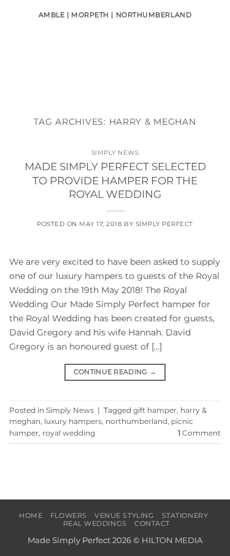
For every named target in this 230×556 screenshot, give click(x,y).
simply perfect (164, 224)
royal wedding (68, 433)
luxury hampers (73, 421)
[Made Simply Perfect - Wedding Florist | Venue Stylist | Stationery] (115, 64)
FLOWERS (68, 515)
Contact (152, 523)
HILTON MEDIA (172, 540)
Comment (199, 433)
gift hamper (155, 410)
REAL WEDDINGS (95, 523)
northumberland (136, 421)
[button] (16, 64)
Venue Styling (124, 515)
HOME (30, 515)
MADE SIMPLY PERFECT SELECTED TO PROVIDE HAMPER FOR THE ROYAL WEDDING (115, 180)
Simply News (115, 153)
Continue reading (115, 372)
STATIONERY (185, 515)
